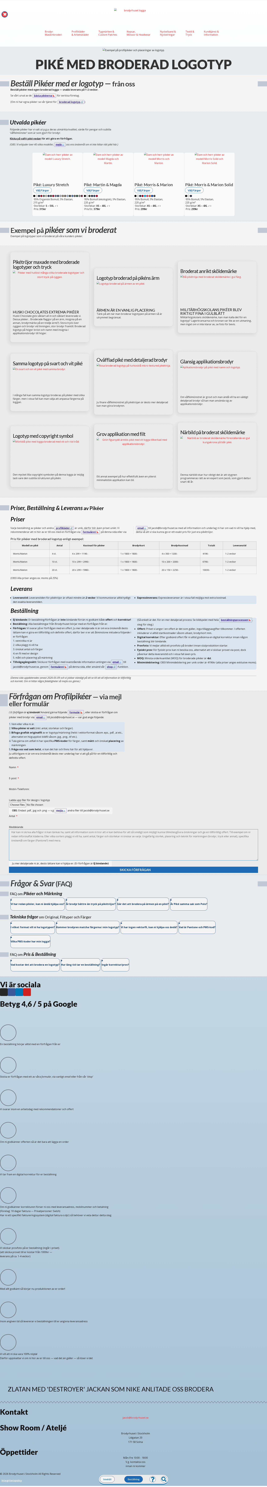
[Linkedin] (19, 992)
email (140, 528)
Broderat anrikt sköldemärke (208, 271)
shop (110, 666)
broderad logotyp (69, 102)
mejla (59, 144)
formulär (74, 712)
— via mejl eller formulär (65, 700)
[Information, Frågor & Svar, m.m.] (153, 1479)
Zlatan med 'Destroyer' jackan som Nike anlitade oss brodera (111, 1389)
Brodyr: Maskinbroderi (53, 33)
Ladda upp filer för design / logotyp (29, 800)
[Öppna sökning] (164, 1479)
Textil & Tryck (189, 33)
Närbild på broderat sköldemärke (212, 432)
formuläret (89, 532)
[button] (133, 1369)
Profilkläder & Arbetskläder (80, 33)
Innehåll (107, 1479)
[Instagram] (4, 992)
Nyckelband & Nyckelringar (168, 33)
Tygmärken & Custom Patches (107, 33)
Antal (12, 816)
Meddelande (16, 827)
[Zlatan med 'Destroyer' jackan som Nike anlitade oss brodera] (4, 1387)
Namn (13, 767)
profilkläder (63, 528)
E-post (13, 778)
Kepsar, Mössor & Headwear (138, 33)
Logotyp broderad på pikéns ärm (128, 277)
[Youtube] (27, 992)
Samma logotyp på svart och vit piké (48, 363)
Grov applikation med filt (121, 434)
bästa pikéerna (43, 95)
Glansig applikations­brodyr (207, 361)
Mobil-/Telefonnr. (19, 789)
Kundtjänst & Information (211, 33)
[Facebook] (11, 992)
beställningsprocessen (234, 620)
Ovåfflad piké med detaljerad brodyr (132, 359)
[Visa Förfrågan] (5, 14)
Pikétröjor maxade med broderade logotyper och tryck (46, 264)
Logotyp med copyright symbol (43, 435)
